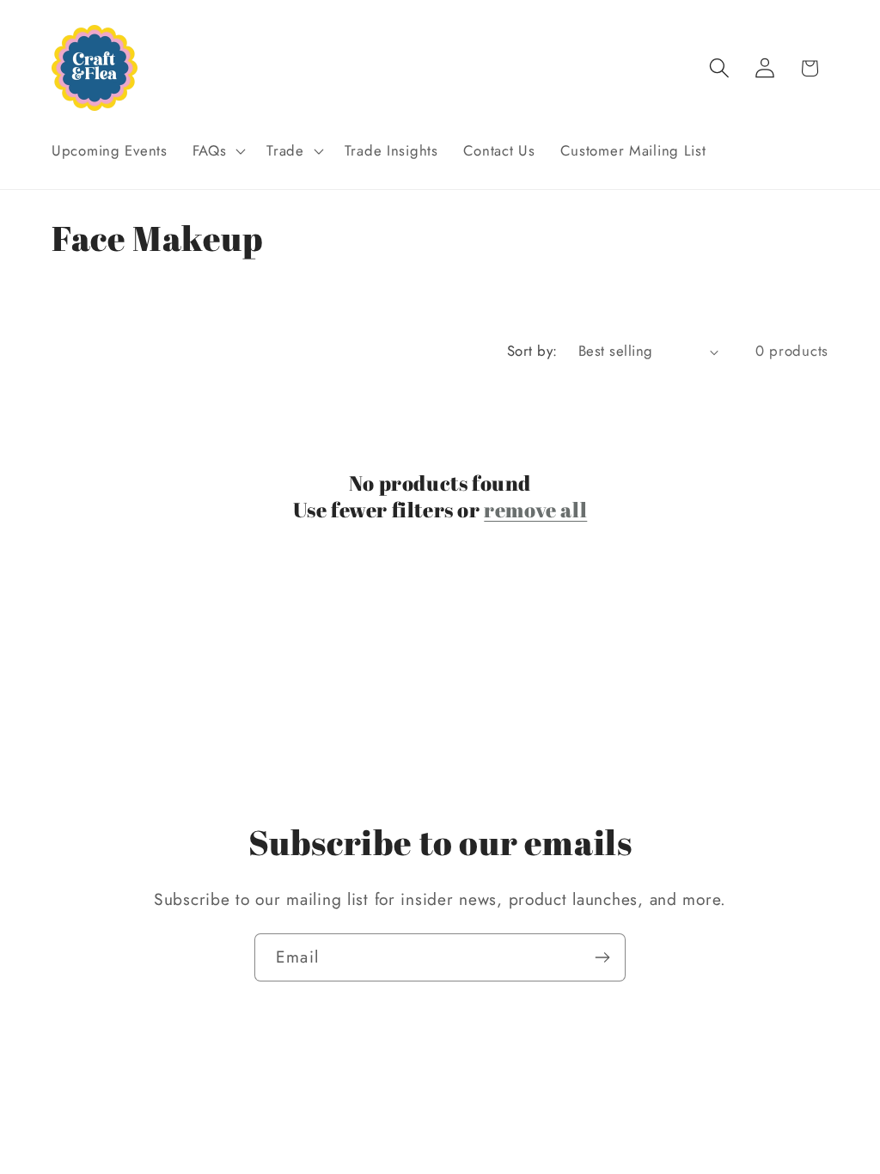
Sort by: (532, 350)
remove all (535, 510)
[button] (217, 151)
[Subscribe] (602, 957)
